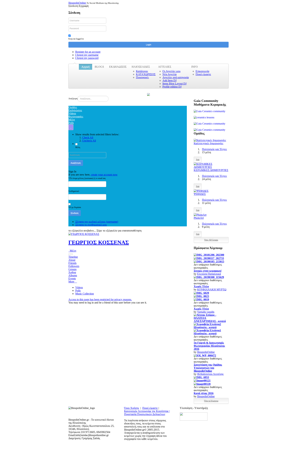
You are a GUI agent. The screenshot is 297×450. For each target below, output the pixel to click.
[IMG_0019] (201, 299)
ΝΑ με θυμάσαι (74, 207)
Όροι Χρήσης (131, 408)
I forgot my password (86, 58)
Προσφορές (142, 77)
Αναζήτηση (73, 98)
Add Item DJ (169, 80)
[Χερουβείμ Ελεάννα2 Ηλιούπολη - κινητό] (211, 325)
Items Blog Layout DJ (174, 83)
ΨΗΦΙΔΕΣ (200, 194)
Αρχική (85, 66)
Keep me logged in (76, 39)
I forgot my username (86, 54)
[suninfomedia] (193, 416)
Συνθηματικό (73, 191)
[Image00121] (202, 380)
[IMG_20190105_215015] (209, 261)
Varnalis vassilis (205, 311)
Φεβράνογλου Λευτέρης (210, 374)
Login (148, 44)
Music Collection (84, 293)
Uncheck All (89, 140)
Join (197, 159)
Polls (78, 290)
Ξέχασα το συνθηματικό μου (91, 224)
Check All (87, 137)
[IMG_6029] (201, 292)
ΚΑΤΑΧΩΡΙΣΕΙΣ (146, 74)
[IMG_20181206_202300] (209, 254)
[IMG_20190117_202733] (209, 257)
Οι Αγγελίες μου (171, 71)
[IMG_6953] (201, 377)
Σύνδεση (75, 213)
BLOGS (99, 66)
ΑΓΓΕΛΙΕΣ (164, 66)
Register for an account (87, 51)
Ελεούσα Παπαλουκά (209, 273)
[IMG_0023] (201, 296)
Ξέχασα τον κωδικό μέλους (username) (96, 221)
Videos (79, 287)
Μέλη (77, 147)
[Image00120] (202, 383)
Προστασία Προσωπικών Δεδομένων (144, 414)
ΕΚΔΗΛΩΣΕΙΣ (117, 66)
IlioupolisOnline (206, 352)
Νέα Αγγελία (169, 74)
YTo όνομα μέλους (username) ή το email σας (87, 178)
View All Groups (211, 240)
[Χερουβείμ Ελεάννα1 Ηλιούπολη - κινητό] (211, 331)
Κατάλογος (142, 71)
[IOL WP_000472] (205, 355)
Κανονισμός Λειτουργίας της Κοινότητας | (147, 411)
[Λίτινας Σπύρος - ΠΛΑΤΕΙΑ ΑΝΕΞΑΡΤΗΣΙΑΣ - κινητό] (211, 317)
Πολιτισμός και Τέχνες (214, 149)
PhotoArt (199, 217)
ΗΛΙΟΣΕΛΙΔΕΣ (141, 66)
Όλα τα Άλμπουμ (211, 401)
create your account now (104, 174)
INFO (194, 66)
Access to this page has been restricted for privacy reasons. (100, 299)
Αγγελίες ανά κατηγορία (175, 77)
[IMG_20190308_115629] (209, 276)
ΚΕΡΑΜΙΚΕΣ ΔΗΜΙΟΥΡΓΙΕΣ (211, 170)
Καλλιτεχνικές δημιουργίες (208, 143)
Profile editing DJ (172, 86)
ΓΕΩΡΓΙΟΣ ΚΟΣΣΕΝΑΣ (98, 242)
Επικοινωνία (202, 71)
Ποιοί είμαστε (203, 74)
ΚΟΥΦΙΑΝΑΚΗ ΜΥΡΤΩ (211, 289)
